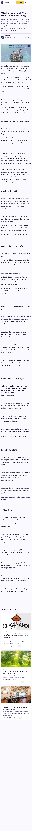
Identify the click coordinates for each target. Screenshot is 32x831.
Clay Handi (6, 646)
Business (4, 9)
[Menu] (25, 2)
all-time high (14, 110)
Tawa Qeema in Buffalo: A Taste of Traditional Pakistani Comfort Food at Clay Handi (15, 635)
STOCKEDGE (9, 35)
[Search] (14, 2)
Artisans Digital (7, 717)
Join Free (20, 2)
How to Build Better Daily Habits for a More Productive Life (15, 672)
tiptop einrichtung (7, 681)
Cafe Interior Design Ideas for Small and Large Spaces (15, 708)
